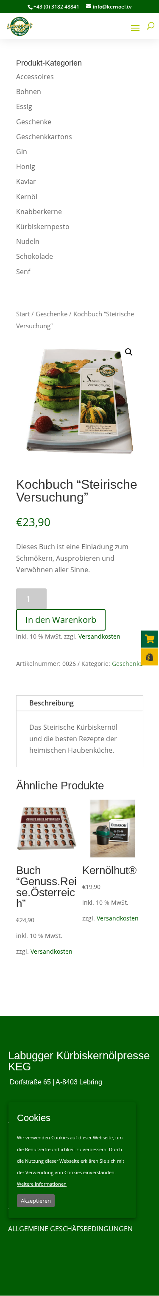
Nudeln (27, 241)
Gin (21, 151)
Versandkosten (99, 636)
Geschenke (33, 121)
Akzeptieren (36, 1200)
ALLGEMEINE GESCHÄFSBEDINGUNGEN (70, 1228)
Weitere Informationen (42, 1184)
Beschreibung (51, 703)
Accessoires (35, 76)
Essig (24, 106)
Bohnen (28, 91)
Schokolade (34, 256)
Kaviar (26, 181)
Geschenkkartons (44, 136)
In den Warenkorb (60, 619)
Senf (23, 271)
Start (23, 314)
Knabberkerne (39, 211)
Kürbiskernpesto (43, 226)
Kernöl (26, 196)
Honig (25, 166)
